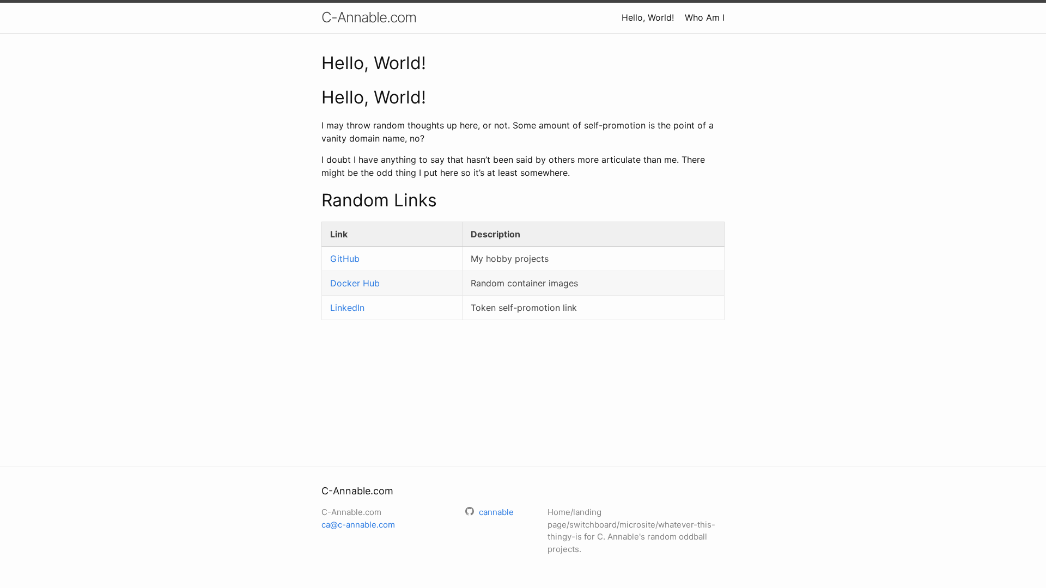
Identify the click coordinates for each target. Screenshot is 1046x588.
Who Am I (705, 17)
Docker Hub (355, 283)
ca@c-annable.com (358, 524)
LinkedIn (347, 307)
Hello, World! (648, 17)
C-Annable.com (368, 17)
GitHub (345, 258)
